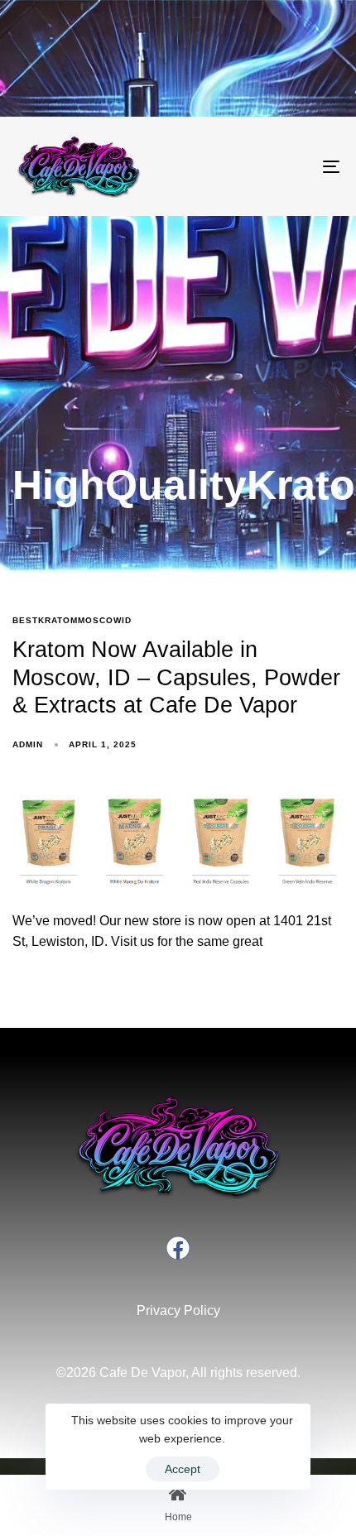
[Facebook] (178, 1248)
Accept (182, 1469)
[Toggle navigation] (285, 166)
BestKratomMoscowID (72, 620)
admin (27, 744)
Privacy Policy (178, 1310)
